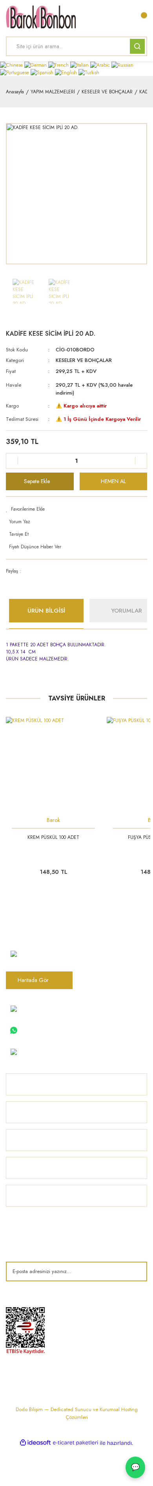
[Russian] (122, 64)
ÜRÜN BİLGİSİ (46, 610)
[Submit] (135, 1271)
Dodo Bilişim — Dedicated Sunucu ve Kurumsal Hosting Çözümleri (77, 1413)
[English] (66, 72)
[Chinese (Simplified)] (12, 64)
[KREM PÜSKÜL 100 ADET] (53, 764)
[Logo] (41, 17)
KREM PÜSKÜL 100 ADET (53, 837)
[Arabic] (100, 64)
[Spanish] (43, 72)
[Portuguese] (15, 72)
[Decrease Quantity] (12, 461)
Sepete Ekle (37, 481)
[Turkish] (88, 72)
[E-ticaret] (75, 1442)
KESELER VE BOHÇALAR (84, 360)
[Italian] (80, 64)
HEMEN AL (113, 481)
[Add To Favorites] (76, 509)
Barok (53, 820)
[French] (59, 64)
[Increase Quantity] (141, 461)
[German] (36, 64)
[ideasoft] (35, 1443)
